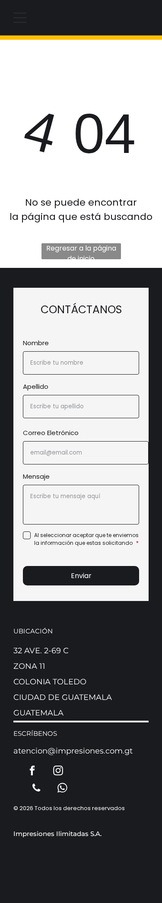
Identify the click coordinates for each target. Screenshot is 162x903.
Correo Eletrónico (51, 432)
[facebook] (32, 771)
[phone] (36, 789)
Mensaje (36, 476)
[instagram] (58, 771)
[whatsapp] (62, 789)
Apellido (35, 386)
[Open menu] (19, 17)
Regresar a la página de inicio (81, 251)
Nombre (36, 342)
